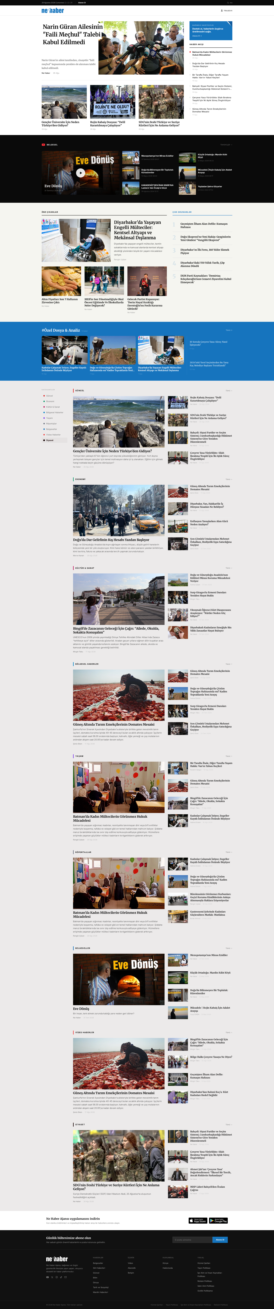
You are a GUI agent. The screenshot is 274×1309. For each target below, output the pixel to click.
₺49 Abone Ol (137, 1298)
